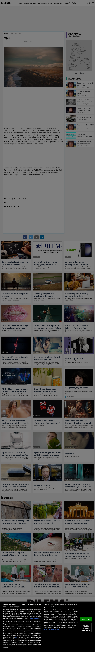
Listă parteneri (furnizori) (52, 629)
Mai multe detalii (35, 618)
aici (16, 637)
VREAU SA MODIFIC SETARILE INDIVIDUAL (86, 627)
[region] (47, 627)
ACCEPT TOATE (86, 619)
